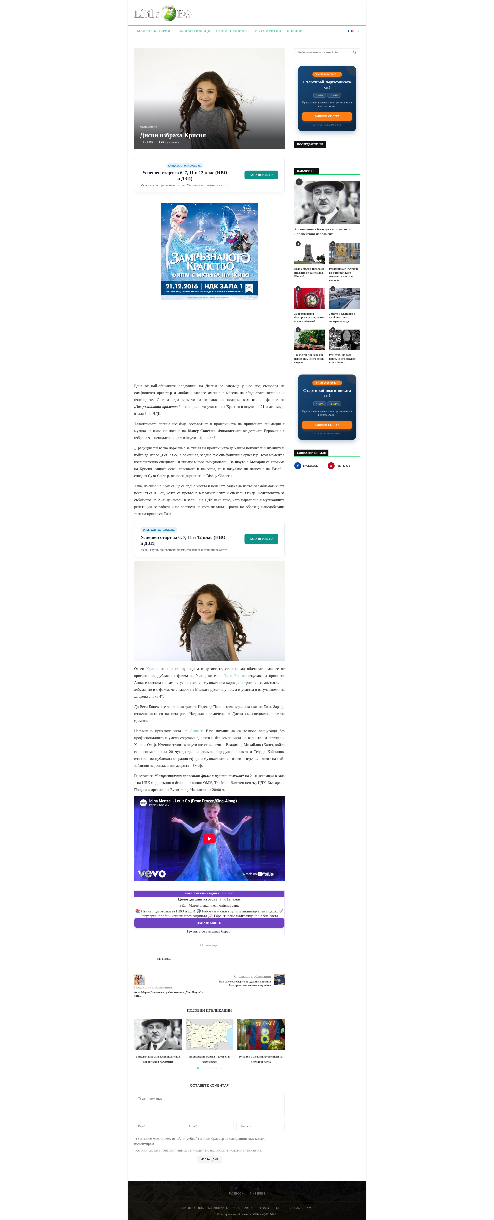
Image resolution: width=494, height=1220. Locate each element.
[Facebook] (348, 31)
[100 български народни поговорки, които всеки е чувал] (309, 340)
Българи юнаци (194, 31)
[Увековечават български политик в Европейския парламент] (158, 1034)
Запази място (261, 174)
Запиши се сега (327, 116)
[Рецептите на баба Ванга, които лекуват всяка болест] (344, 340)
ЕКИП (279, 1207)
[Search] (358, 31)
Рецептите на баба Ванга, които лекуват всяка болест (342, 358)
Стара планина (231, 31)
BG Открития (268, 31)
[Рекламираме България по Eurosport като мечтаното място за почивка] (344, 253)
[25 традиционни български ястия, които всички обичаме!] (309, 298)
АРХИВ (310, 1207)
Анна (194, 731)
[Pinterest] (352, 31)
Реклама (264, 1207)
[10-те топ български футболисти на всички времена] (261, 1034)
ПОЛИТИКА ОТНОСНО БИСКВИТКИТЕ (203, 1207)
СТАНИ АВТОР (243, 1207)
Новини (295, 31)
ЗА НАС (295, 1207)
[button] (139, 1043)
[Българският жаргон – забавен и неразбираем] (209, 1034)
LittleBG (148, 142)
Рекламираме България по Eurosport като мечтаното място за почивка (344, 274)
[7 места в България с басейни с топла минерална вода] (344, 298)
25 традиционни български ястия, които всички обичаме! (309, 317)
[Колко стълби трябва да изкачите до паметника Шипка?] (309, 253)
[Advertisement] (209, 345)
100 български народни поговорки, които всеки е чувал (309, 358)
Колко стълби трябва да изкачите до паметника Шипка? (309, 272)
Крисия (152, 668)
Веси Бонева (235, 675)
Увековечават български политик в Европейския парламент (322, 231)
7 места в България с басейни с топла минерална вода (342, 317)
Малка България (153, 31)
